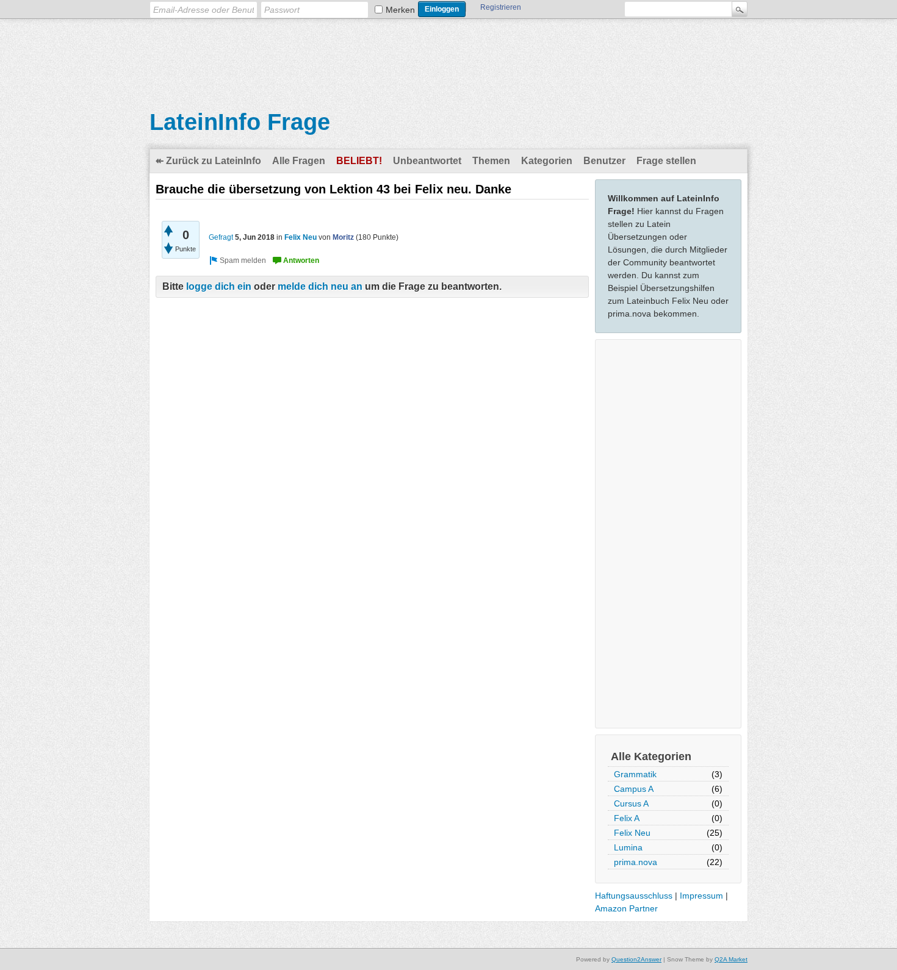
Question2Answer (636, 959)
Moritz (343, 237)
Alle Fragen (298, 161)
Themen (491, 161)
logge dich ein (218, 286)
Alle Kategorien (651, 756)
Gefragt (221, 237)
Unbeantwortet (427, 161)
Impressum (701, 895)
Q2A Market (731, 959)
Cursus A (631, 803)
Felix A (626, 818)
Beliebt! (359, 161)
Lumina (628, 847)
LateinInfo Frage (240, 122)
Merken (400, 9)
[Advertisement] (448, 55)
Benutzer (604, 161)
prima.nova (635, 862)
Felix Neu (632, 833)
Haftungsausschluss (633, 895)
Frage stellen (666, 161)
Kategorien (546, 161)
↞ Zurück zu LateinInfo (208, 161)
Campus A (634, 789)
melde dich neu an (320, 286)
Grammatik (635, 774)
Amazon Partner (626, 908)
